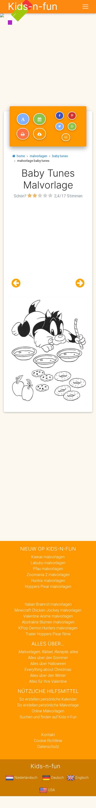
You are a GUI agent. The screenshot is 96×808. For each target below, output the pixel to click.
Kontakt (48, 734)
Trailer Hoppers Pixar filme (48, 633)
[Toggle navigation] (85, 6)
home (20, 156)
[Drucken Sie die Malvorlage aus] (22, 134)
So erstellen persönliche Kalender (48, 699)
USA (51, 790)
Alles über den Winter (48, 675)
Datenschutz (48, 746)
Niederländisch (25, 777)
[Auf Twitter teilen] (59, 126)
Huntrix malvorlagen (48, 580)
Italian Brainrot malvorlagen (48, 604)
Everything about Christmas (48, 669)
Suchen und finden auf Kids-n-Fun (48, 716)
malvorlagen (38, 156)
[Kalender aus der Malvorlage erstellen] (39, 119)
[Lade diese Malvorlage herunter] (39, 134)
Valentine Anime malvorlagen (48, 616)
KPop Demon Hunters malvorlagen (48, 627)
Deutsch (57, 777)
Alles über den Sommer (48, 657)
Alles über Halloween (48, 663)
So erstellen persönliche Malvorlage (48, 705)
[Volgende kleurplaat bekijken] (78, 283)
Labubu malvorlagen (48, 562)
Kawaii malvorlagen (48, 556)
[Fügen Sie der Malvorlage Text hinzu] (23, 119)
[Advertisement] (48, 50)
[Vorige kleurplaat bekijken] (18, 283)
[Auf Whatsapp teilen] (72, 126)
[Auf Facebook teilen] (59, 116)
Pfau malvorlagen (48, 568)
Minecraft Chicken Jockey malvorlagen (48, 610)
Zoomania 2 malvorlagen (48, 574)
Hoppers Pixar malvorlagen (48, 586)
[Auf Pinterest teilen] (72, 116)
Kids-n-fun (32, 6)
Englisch (82, 777)
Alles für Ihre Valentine (48, 681)
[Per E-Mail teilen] (66, 137)
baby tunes (60, 156)
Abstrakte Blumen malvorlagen (48, 622)
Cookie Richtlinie (48, 740)
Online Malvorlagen (48, 710)
